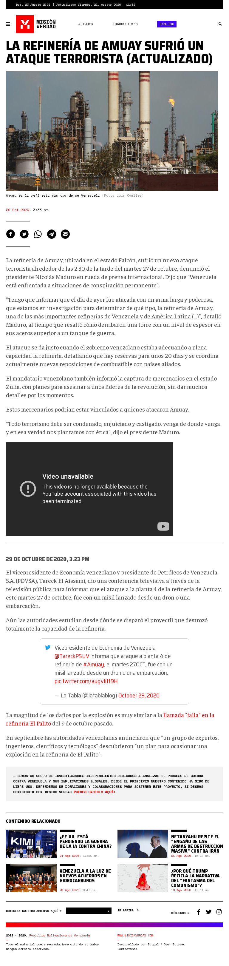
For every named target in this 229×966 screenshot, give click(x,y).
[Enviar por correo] (65, 234)
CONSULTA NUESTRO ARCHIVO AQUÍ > (34, 911)
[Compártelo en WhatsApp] (37, 234)
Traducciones (125, 23)
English (167, 24)
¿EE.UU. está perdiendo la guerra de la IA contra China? (86, 841)
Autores (85, 23)
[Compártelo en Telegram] (51, 234)
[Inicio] (36, 24)
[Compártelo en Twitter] (24, 234)
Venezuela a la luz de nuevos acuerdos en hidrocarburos (85, 875)
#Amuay (93, 664)
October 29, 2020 (139, 695)
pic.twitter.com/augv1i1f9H (86, 681)
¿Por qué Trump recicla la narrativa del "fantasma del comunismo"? (195, 878)
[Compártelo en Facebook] (10, 234)
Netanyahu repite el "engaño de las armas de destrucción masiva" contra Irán (197, 844)
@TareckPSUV (72, 656)
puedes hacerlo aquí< (94, 791)
